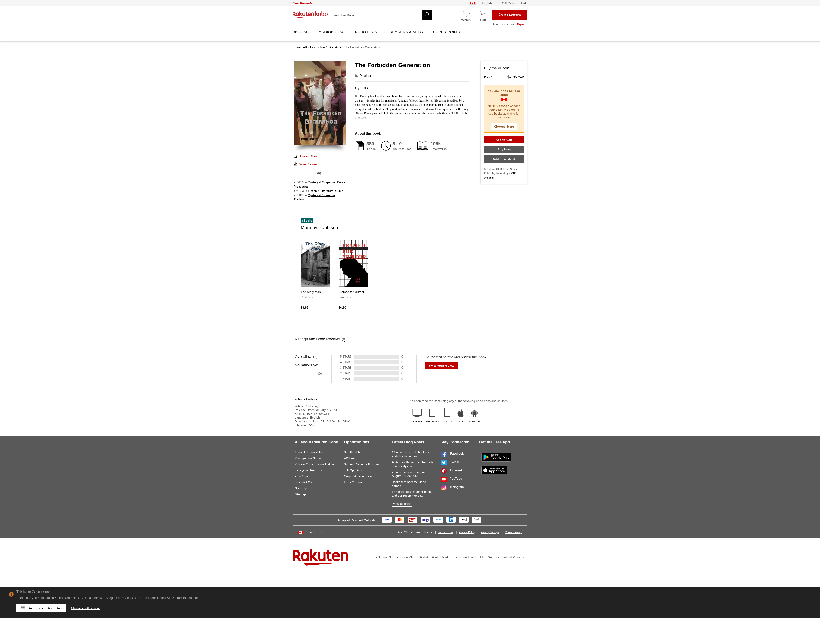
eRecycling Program (308, 470)
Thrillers (299, 199)
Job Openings (353, 470)
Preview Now (308, 156)
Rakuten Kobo (310, 14)
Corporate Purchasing (359, 476)
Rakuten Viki (383, 557)
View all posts (402, 503)
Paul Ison (367, 76)
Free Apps (302, 476)
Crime (339, 191)
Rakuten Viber (406, 557)
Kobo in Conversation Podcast (315, 464)
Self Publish (352, 452)
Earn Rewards (303, 3)
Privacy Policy (467, 532)
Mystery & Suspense (321, 182)
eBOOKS (301, 32)
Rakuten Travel (465, 557)
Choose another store (85, 608)
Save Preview (308, 164)
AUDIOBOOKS (332, 32)
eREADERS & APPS (405, 32)
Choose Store (504, 126)
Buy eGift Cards (305, 482)
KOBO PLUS (366, 32)
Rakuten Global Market (435, 557)
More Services (490, 557)
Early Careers (353, 482)
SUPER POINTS (448, 32)
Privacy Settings (490, 532)
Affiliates (349, 458)
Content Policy (513, 532)
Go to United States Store (45, 608)
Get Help (301, 488)
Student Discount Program (362, 464)
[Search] (427, 15)
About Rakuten (514, 557)
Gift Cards (509, 3)
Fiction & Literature (321, 191)
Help (524, 3)
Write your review (441, 365)
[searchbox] (382, 15)
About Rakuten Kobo (309, 452)
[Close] (811, 592)
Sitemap (300, 494)
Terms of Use (445, 532)
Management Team (308, 458)
